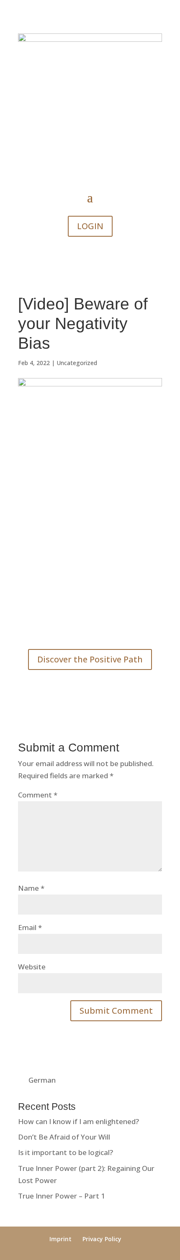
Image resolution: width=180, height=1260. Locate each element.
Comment (37, 795)
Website (32, 966)
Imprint (60, 1239)
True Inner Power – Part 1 (61, 1196)
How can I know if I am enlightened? (78, 1121)
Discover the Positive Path (90, 659)
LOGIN (90, 226)
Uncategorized (77, 363)
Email (30, 927)
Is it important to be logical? (65, 1152)
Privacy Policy (101, 1239)
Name (31, 888)
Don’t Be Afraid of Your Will (64, 1137)
